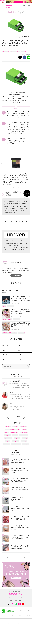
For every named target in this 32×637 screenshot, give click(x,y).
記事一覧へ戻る (16, 283)
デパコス (24, 441)
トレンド (8, 435)
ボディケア (21, 350)
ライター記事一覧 (16, 275)
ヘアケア (4, 355)
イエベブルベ (8, 438)
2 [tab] (16, 187)
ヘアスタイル (23, 435)
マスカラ (23, 51)
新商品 (17, 51)
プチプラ (17, 438)
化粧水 (7, 441)
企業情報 (3, 615)
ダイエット (15, 441)
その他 (19, 359)
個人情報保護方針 (11, 615)
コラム (3, 359)
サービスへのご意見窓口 (19, 597)
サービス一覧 (4, 623)
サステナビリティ (19, 623)
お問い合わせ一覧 (11, 623)
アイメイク (10, 49)
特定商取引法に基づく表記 (15, 600)
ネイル (19, 355)
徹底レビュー (14, 432)
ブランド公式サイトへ (16, 221)
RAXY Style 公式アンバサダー (9, 332)
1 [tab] (13, 187)
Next (30, 163)
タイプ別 (25, 444)
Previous (1, 163)
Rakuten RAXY (9, 7)
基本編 (9, 319)
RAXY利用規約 (9, 597)
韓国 (6, 432)
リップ (12, 51)
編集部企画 (23, 426)
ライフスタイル (16, 444)
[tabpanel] (16, 170)
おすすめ (15, 426)
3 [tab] (19, 187)
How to (4, 319)
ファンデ (7, 444)
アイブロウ (10, 306)
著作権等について (21, 615)
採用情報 (28, 615)
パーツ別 (25, 438)
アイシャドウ (5, 51)
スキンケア (5, 345)
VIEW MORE (16, 417)
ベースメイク (21, 345)
